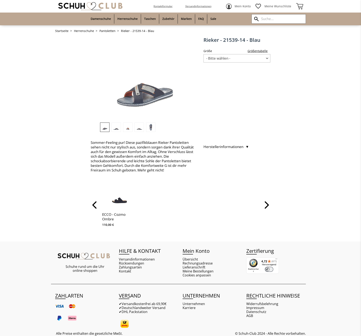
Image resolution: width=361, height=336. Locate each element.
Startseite (62, 31)
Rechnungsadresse (198, 263)
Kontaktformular (163, 6)
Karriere (189, 308)
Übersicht (190, 259)
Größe (207, 51)
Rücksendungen (131, 263)
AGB (249, 316)
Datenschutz (256, 312)
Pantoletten (107, 31)
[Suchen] (256, 18)
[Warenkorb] (299, 6)
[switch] (269, 269)
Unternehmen (194, 304)
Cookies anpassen (197, 275)
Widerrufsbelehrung (262, 304)
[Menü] (276, 259)
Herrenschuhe (84, 31)
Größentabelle (258, 51)
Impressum (255, 308)
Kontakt (125, 271)
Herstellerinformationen (226, 146)
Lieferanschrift (194, 267)
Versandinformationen (198, 6)
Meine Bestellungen (198, 271)
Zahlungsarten (130, 267)
